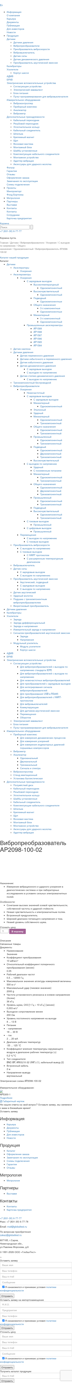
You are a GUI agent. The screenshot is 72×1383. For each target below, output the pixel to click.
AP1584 (37, 345)
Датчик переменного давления (37, 355)
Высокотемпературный (46, 284)
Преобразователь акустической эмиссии (35, 62)
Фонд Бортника (15, 194)
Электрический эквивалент (28, 89)
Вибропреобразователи (26, 45)
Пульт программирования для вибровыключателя (40, 96)
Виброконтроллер (23, 103)
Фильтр (11, 167)
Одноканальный (29, 758)
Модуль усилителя (30, 646)
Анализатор (19, 110)
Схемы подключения (18, 184)
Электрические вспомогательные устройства (31, 83)
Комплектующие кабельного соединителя (36, 154)
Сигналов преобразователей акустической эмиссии (41, 633)
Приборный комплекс (25, 106)
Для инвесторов (15, 28)
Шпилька (18, 133)
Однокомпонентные (51, 301)
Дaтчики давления (17, 609)
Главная (4, 242)
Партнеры (12, 201)
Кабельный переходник (26, 120)
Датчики (11, 39)
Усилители (12, 69)
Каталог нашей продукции (14, 257)
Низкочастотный (36, 392)
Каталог (11, 1150)
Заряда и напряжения (25, 626)
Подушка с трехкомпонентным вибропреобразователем (30, 600)
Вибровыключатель (24, 52)
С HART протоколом (38, 555)
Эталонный (39, 409)
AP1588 (37, 331)
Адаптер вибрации (23, 160)
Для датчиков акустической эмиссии (40, 710)
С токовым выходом (38, 521)
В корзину (17, 931)
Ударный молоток (23, 595)
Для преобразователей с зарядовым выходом (45, 683)
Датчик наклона (21, 348)
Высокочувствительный (46, 291)
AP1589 (37, 328)
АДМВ (10, 76)
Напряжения (27, 639)
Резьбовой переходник (25, 123)
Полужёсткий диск (23, 785)
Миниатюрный (41, 315)
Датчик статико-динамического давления (42, 375)
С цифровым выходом (39, 528)
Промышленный (42, 436)
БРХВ (10, 79)
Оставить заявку (9, 1111)
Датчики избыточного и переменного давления (46, 359)
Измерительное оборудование (23, 99)
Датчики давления (23, 42)
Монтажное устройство (26, 157)
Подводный (39, 298)
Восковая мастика (23, 143)
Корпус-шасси (21, 72)
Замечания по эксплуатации (22, 181)
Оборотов (25, 717)
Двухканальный (28, 761)
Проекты (11, 187)
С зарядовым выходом (39, 281)
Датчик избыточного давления (36, 362)
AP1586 (37, 338)
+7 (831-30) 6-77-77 (11, 231)
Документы (13, 22)
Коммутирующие (29, 707)
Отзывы (11, 174)
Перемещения (28, 534)
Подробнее (6, 1097)
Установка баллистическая (28, 778)
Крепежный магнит (23, 137)
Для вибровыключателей (33, 704)
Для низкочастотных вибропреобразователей (45, 680)
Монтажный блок (22, 147)
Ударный (38, 413)
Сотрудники (13, 214)
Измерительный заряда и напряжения (34, 629)
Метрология (13, 198)
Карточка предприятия (19, 218)
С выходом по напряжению (42, 372)
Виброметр (19, 113)
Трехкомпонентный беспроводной (32, 382)
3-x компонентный (50, 318)
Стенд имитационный (25, 775)
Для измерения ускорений (34, 741)
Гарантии (12, 170)
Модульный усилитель (25, 643)
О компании (13, 15)
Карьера (11, 18)
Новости (11, 32)
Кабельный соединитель (26, 130)
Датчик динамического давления (31, 59)
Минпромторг (14, 191)
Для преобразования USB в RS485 (39, 693)
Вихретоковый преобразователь (31, 605)
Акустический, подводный (34, 582)
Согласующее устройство (27, 86)
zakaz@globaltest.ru (11, 1235)
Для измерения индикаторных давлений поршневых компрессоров (42, 746)
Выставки (12, 204)
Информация (14, 12)
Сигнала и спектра (30, 768)
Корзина (4, 223)
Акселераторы (21, 267)
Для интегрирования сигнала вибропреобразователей (36, 688)
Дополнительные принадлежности (26, 116)
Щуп (15, 140)
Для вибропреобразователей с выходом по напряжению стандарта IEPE (44, 668)
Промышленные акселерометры (45, 325)
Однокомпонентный (23, 248)
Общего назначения (44, 304)
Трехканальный (28, 764)
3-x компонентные (50, 308)
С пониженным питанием (47, 470)
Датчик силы (20, 55)
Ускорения (51, 242)
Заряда (17, 619)
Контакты (12, 208)
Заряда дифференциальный (29, 622)
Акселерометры (22, 274)
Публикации (13, 25)
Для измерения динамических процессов (42, 737)
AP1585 (37, 342)
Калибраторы (14, 66)
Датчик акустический (24, 592)
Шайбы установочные (25, 150)
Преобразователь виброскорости (31, 49)
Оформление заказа (18, 177)
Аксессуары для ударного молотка (32, 164)
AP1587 (37, 335)
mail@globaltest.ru (17, 1226)
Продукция (13, 35)
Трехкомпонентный (50, 423)
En (1, 5)
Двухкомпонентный (50, 453)
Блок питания (20, 93)
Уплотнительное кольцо (26, 127)
